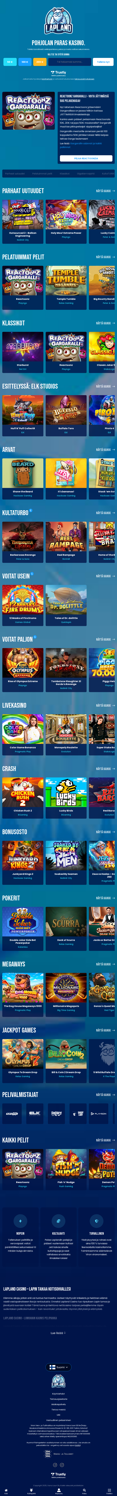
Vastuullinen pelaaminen (58, 1420)
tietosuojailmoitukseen (84, 79)
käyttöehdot (47, 79)
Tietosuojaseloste (58, 1399)
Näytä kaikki (103, 191)
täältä (77, 1445)
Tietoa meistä (58, 1409)
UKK (58, 1415)
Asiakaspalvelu (58, 1404)
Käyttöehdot (58, 1393)
